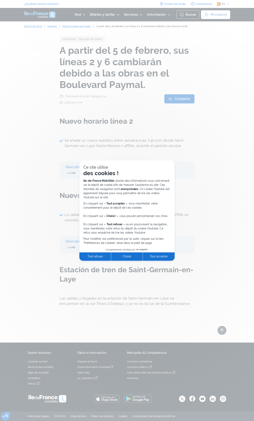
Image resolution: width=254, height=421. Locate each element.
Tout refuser (95, 256)
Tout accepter (159, 256)
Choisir (127, 256)
